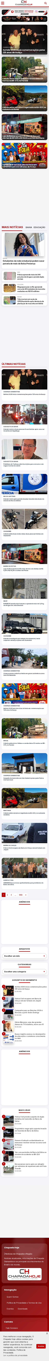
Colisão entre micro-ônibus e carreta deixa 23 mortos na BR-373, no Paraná (24, 744)
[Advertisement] (24, 196)
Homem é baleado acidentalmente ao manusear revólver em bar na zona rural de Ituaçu (30, 1142)
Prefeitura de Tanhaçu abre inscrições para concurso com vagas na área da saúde (23, 465)
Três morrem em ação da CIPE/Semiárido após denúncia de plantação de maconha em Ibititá (30, 301)
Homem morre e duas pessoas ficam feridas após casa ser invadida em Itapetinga (23, 430)
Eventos (10, 1309)
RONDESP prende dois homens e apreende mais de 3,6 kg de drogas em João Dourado (23, 604)
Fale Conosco (12, 1328)
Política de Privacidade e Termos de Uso (24, 1303)
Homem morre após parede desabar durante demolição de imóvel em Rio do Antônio (23, 500)
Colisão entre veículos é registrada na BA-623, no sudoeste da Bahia (24, 814)
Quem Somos (12, 1297)
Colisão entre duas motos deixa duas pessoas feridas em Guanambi (23, 534)
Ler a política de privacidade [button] (15, 1355)
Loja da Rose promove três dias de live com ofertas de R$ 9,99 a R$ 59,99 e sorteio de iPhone (23, 569)
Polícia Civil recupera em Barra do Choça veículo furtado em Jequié (24, 848)
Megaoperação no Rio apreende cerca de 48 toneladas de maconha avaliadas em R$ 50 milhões (31, 289)
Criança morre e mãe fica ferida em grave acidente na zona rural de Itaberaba (23, 674)
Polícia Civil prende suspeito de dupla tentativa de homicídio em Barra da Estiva (29, 1119)
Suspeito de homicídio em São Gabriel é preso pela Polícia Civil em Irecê (23, 779)
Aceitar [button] (41, 1346)
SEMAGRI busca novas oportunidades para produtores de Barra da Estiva (23, 883)
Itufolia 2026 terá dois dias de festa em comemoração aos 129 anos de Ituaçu (23, 709)
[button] (5, 39)
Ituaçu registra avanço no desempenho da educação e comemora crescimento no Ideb (30, 1036)
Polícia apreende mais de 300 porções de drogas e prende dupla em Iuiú (30, 277)
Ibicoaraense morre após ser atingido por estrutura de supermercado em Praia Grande (30, 1166)
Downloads (22, 1309)
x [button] (47, 1333)
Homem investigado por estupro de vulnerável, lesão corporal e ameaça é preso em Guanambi (21, 639)
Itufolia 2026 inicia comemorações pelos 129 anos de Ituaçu (24, 394)
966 (20, 895)
